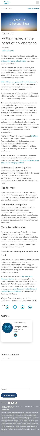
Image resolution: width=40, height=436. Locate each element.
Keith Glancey (8, 51)
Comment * (5, 359)
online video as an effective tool (13, 61)
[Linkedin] (16, 337)
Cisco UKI (8, 33)
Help (13, 406)
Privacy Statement (35, 406)
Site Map (17, 406)
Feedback (8, 406)
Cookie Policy (5, 407)
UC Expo (34, 136)
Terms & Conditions (25, 406)
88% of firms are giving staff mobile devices (18, 82)
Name (3, 389)
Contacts (3, 406)
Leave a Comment (33, 8)
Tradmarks (11, 407)
